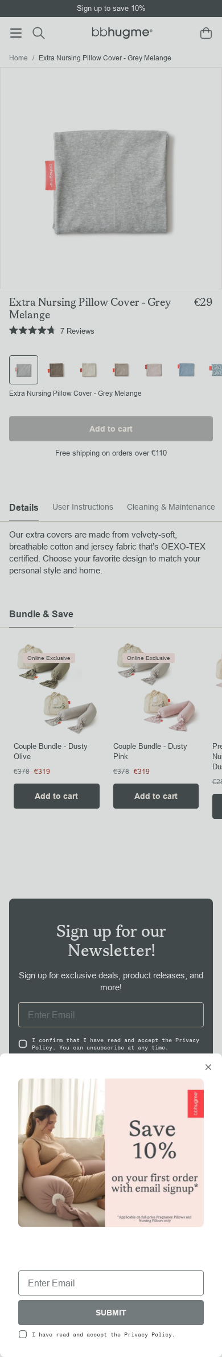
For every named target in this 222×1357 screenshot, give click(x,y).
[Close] (208, 1068)
